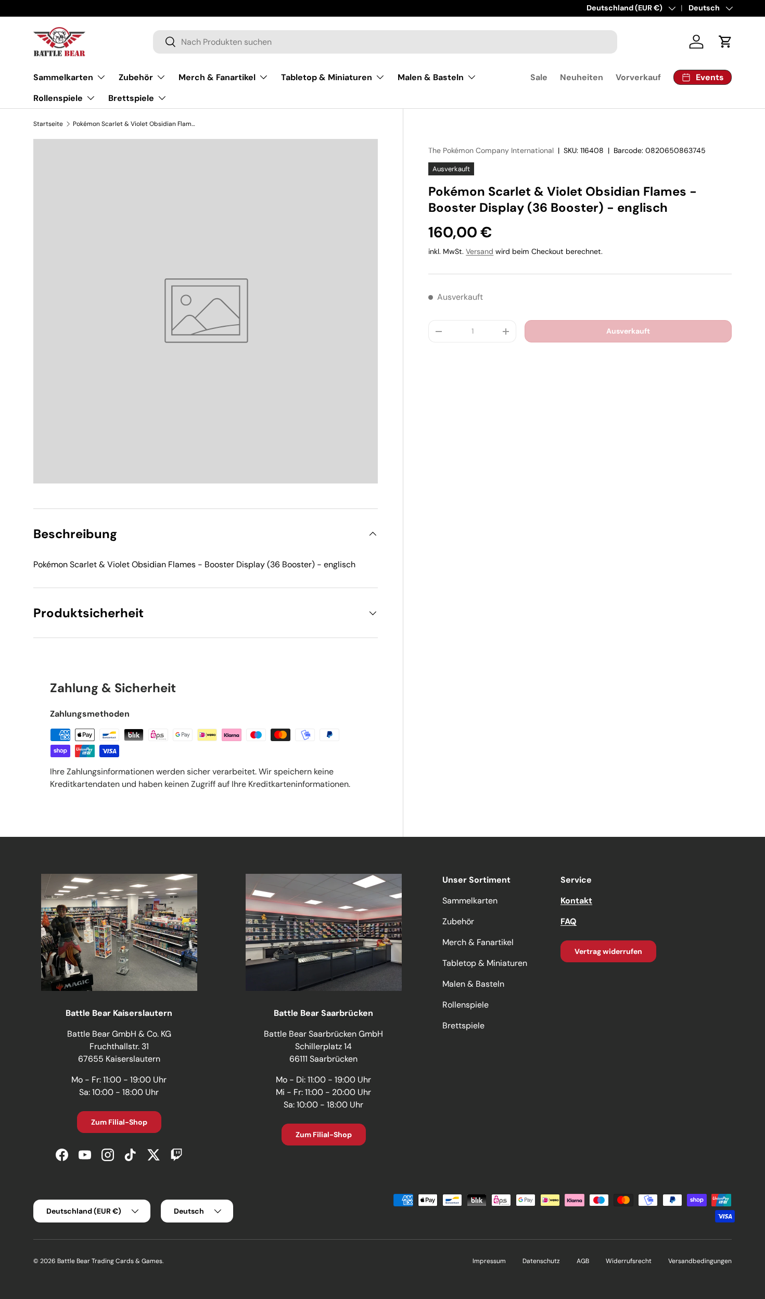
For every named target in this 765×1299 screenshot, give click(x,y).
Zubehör (136, 77)
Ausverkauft (628, 331)
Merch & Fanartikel (217, 77)
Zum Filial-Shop (119, 1122)
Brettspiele (131, 98)
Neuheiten (581, 77)
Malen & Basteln (431, 77)
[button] (725, 41)
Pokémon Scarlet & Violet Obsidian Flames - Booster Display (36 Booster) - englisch (135, 124)
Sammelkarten (63, 77)
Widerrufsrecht (629, 1261)
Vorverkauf (638, 77)
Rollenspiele (58, 98)
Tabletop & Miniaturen (326, 77)
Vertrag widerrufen (608, 951)
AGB (583, 1261)
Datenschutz (541, 1261)
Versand (479, 251)
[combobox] (385, 42)
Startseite (48, 124)
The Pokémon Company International (491, 150)
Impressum (489, 1261)
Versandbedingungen (700, 1261)
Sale (538, 77)
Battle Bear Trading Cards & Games (109, 1261)
